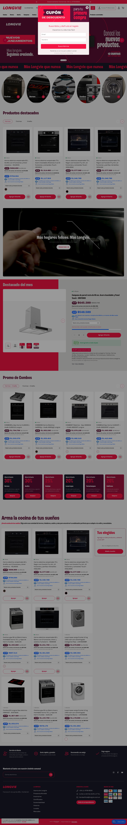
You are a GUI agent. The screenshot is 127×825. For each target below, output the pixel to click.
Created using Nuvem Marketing (63, 53)
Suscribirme (63, 46)
